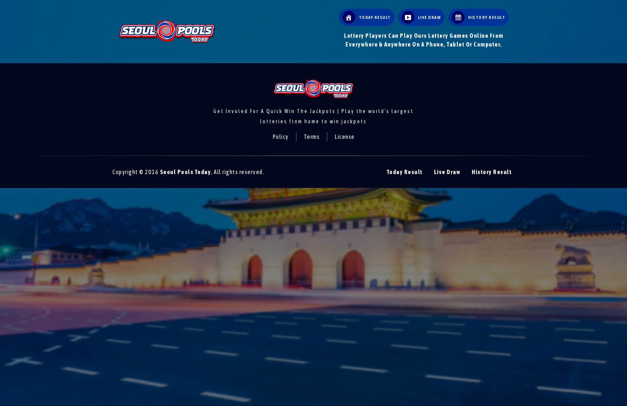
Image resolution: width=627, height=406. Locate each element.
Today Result (405, 172)
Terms (312, 136)
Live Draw (447, 172)
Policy (280, 136)
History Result (492, 172)
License (345, 136)
